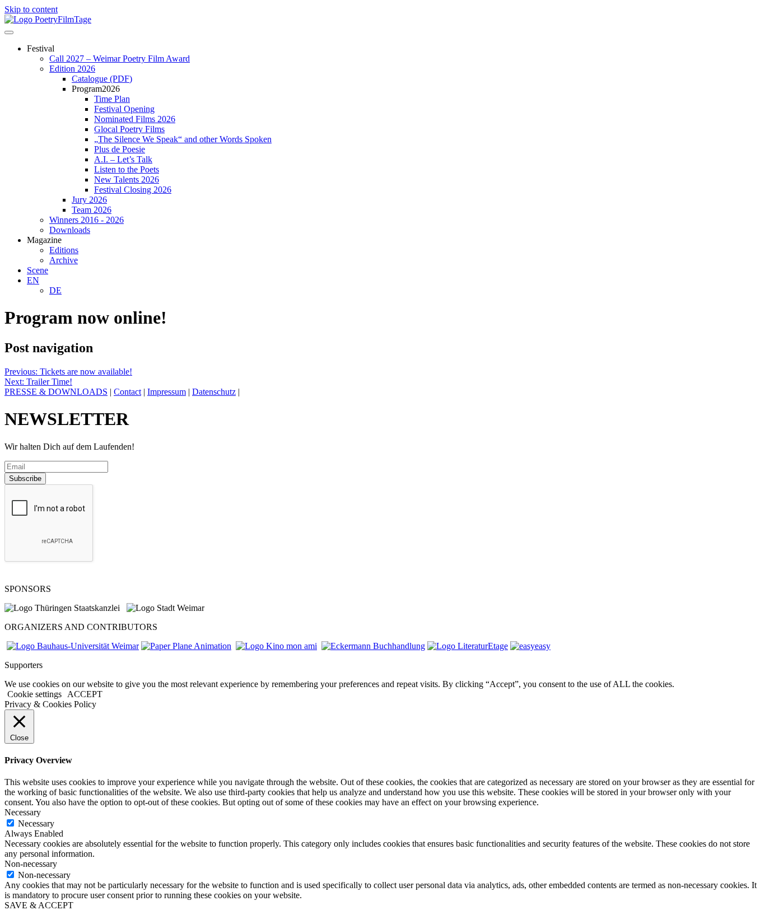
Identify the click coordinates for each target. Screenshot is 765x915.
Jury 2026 (89, 199)
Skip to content (31, 9)
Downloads (69, 230)
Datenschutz (214, 391)
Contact (127, 391)
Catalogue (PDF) (102, 78)
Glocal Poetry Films (129, 129)
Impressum (166, 391)
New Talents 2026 (126, 179)
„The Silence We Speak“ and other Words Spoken (183, 139)
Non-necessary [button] (30, 864)
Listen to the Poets (126, 169)
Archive (63, 260)
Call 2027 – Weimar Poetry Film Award (119, 58)
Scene (37, 270)
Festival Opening (124, 109)
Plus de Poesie (119, 149)
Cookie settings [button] (34, 694)
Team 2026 (91, 209)
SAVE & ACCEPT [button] (38, 905)
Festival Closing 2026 (132, 189)
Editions (63, 250)
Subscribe (25, 478)
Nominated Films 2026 (134, 119)
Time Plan (112, 99)
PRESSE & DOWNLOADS (56, 391)
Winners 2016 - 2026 (86, 220)
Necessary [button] (22, 812)
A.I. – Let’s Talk (123, 159)
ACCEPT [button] (84, 694)
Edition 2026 (72, 68)
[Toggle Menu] (8, 32)
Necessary (36, 823)
